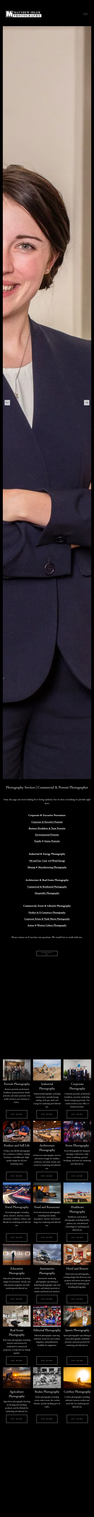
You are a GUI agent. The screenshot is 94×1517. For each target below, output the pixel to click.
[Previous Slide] (7, 402)
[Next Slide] (86, 402)
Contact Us (47, 953)
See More (17, 1114)
